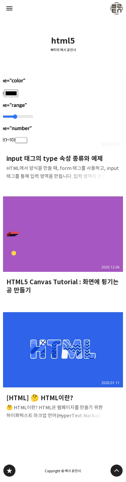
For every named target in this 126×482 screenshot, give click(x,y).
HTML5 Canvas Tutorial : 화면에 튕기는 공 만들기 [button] (63, 248)
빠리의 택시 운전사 (63, 50)
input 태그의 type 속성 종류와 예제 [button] (63, 128)
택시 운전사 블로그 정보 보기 (117, 8)
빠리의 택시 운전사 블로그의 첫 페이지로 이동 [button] (63, 8)
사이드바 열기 (9, 8)
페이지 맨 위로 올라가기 (117, 471)
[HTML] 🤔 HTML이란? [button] (63, 367)
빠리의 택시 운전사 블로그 (9, 471)
